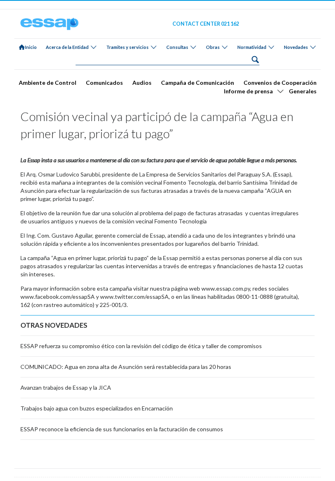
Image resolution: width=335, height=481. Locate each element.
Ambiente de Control (47, 82)
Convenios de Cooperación (280, 82)
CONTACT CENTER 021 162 (205, 24)
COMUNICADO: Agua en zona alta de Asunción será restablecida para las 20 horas (125, 366)
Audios (142, 82)
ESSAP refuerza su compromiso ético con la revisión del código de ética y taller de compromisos (141, 345)
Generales (303, 91)
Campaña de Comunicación (197, 82)
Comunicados (104, 82)
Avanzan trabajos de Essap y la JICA (65, 387)
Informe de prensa (248, 91)
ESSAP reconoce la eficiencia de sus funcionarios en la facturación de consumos (121, 429)
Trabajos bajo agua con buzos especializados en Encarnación (96, 408)
